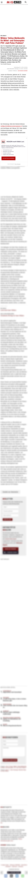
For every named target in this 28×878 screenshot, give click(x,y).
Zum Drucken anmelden (22, 70)
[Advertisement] (14, 19)
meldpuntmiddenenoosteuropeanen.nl (11, 126)
